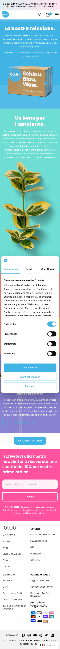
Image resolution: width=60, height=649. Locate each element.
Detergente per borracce (40, 594)
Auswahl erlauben (30, 376)
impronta (8, 580)
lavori (6, 566)
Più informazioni (21, 422)
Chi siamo (9, 534)
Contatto (8, 560)
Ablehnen (30, 386)
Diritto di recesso (13, 599)
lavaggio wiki (38, 541)
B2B (32, 547)
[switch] (51, 333)
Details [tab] (29, 269)
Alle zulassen (30, 367)
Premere (35, 553)
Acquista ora (30, 440)
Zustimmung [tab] (11, 269)
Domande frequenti (42, 534)
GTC (5, 586)
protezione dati (12, 593)
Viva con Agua (12, 553)
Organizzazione (39, 580)
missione (8, 541)
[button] (56, 14)
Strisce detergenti (41, 586)
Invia (30, 496)
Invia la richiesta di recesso (14, 607)
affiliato (35, 560)
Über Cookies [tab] (48, 269)
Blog (5, 547)
